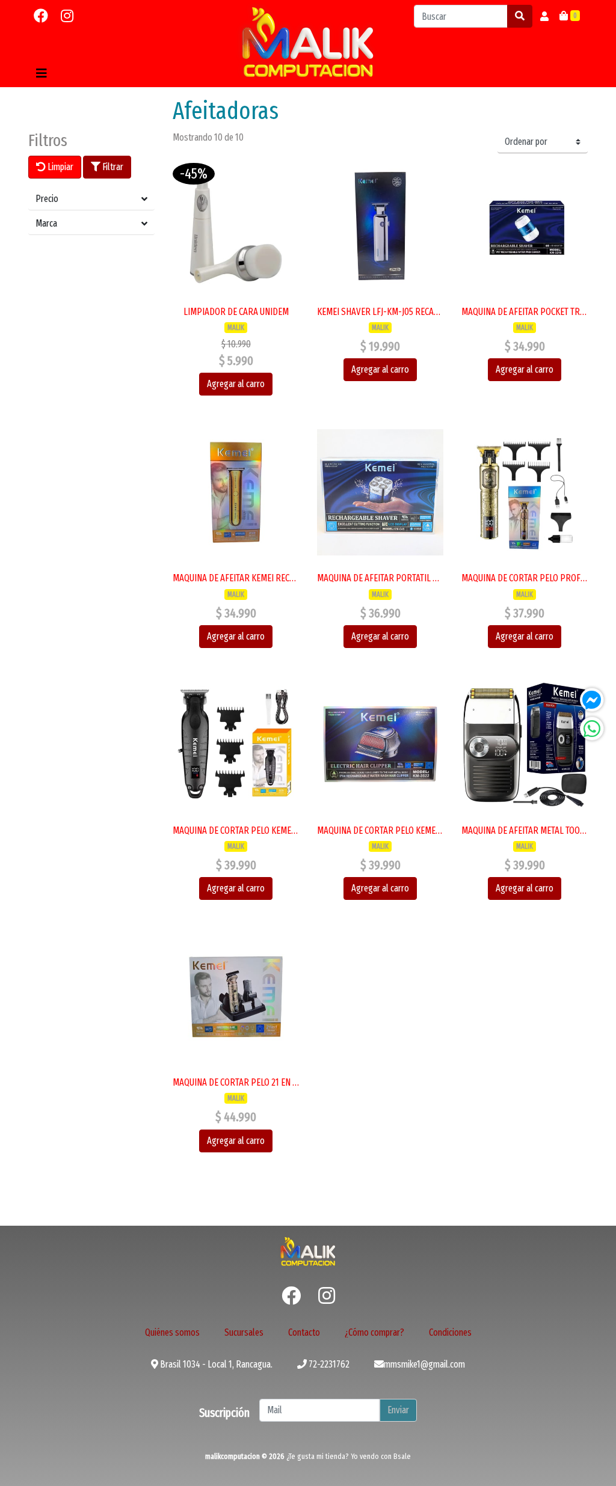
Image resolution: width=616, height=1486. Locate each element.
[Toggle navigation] (41, 73)
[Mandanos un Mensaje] (592, 700)
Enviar (398, 1410)
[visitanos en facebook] (41, 16)
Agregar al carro (236, 384)
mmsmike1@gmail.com (424, 1364)
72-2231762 (328, 1364)
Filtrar (111, 167)
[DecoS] (308, 1250)
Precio (46, 198)
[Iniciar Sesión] (544, 16)
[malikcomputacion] (308, 42)
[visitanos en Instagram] (67, 16)
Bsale (402, 1456)
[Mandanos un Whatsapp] (592, 729)
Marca (46, 223)
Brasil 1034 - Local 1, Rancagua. (215, 1364)
